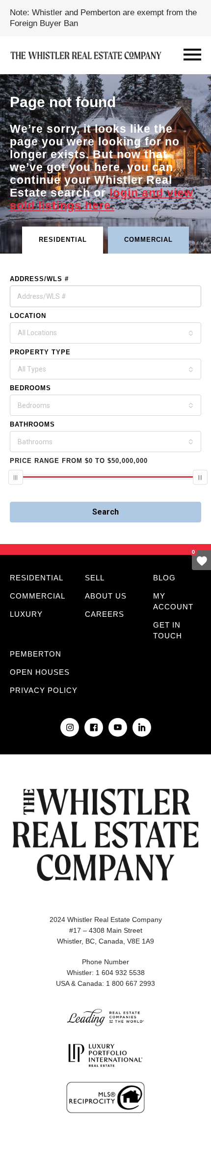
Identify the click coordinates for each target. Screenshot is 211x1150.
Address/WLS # (39, 279)
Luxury (26, 614)
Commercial (37, 596)
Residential (36, 578)
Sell (95, 578)
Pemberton (35, 654)
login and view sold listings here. (101, 199)
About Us (106, 596)
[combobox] (105, 333)
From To (79, 460)
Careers (104, 614)
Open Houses (40, 672)
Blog (164, 578)
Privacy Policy (44, 690)
